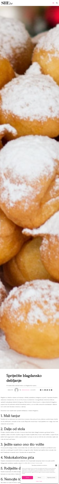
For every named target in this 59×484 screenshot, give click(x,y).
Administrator (26, 390)
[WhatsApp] (47, 390)
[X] (43, 390)
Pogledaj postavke (51, 477)
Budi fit (10, 390)
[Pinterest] (49, 390)
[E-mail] (51, 390)
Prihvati (27, 477)
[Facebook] (41, 390)
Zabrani (39, 477)
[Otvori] (57, 3)
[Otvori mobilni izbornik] (53, 3)
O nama (37, 481)
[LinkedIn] (45, 390)
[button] (56, 465)
